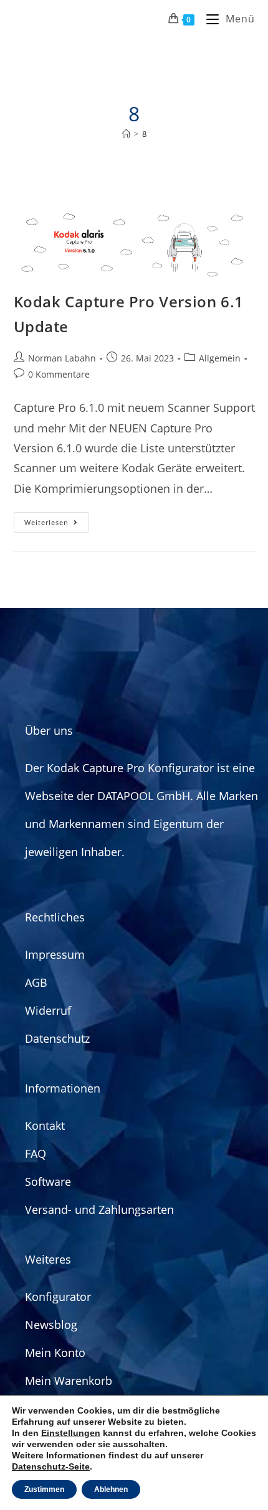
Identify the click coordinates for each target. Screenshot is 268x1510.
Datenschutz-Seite (51, 1466)
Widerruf (48, 1010)
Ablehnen (111, 1489)
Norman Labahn (62, 358)
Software (48, 1181)
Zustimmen (44, 1489)
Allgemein (220, 358)
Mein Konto (55, 1352)
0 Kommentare (59, 374)
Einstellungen (70, 1433)
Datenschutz (57, 1038)
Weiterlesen (56, 519)
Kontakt (45, 1125)
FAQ (35, 1153)
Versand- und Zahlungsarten (99, 1209)
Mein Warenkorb (68, 1380)
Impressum (55, 954)
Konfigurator (58, 1296)
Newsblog (51, 1324)
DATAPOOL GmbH (143, 795)
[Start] (126, 133)
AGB (36, 982)
